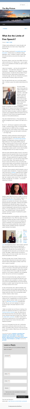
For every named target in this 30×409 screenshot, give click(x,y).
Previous (4, 28)
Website (6, 388)
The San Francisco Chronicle (8, 312)
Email (7, 381)
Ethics (8, 336)
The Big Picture (8, 8)
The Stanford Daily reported (19, 138)
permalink (4, 340)
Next (26, 28)
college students (20, 334)
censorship (19, 333)
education (4, 336)
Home (4, 24)
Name (7, 374)
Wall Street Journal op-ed (12, 301)
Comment (7, 356)
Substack (14, 172)
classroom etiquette (12, 334)
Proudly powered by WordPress (15, 406)
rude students (13, 336)
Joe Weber (18, 338)
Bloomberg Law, (10, 199)
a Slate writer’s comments (8, 316)
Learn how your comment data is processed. (17, 401)
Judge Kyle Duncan (10, 337)
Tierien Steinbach (10, 338)
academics (14, 333)
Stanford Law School (19, 337)
